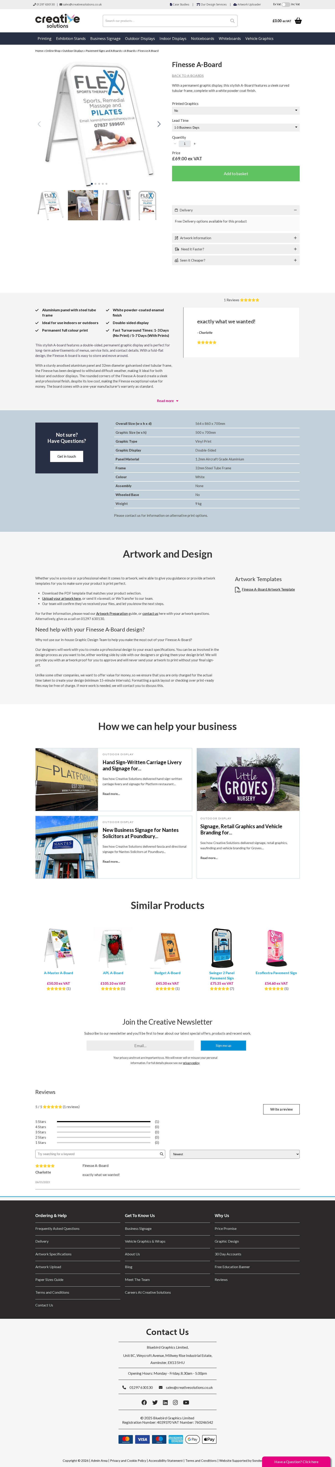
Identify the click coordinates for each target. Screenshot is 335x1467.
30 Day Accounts (228, 1254)
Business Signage (105, 38)
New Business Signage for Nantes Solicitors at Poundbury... (141, 833)
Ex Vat (277, 4)
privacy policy (191, 1063)
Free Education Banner (232, 1266)
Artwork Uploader (249, 4)
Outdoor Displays (140, 38)
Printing (45, 38)
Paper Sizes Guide (49, 1279)
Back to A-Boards (188, 76)
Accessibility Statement (166, 1460)
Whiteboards (230, 38)
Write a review (281, 1109)
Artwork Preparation (112, 613)
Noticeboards (202, 38)
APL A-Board (113, 973)
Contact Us (44, 1305)
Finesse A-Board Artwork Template (268, 589)
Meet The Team (137, 1279)
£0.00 (282, 20)
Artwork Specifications (53, 1254)
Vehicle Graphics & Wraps (145, 1241)
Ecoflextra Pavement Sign (276, 973)
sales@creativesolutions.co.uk (82, 4)
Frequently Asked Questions (58, 1228)
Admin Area (99, 1460)
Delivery (42, 1241)
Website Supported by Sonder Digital (245, 1460)
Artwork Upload (48, 1266)
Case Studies (180, 4)
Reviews (221, 1279)
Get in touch (66, 456)
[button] (159, 124)
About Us (132, 1254)
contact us (150, 613)
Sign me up (223, 1045)
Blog (128, 1266)
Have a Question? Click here (296, 1461)
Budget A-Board (167, 973)
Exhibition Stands (71, 38)
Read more (165, 401)
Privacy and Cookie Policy (128, 1460)
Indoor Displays (173, 38)
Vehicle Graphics (259, 38)
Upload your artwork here (61, 598)
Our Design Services (213, 4)
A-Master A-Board (58, 973)
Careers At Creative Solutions (148, 1292)
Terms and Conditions (52, 1292)
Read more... (111, 794)
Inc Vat (295, 4)
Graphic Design (227, 1241)
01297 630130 (45, 4)
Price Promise (226, 1228)
